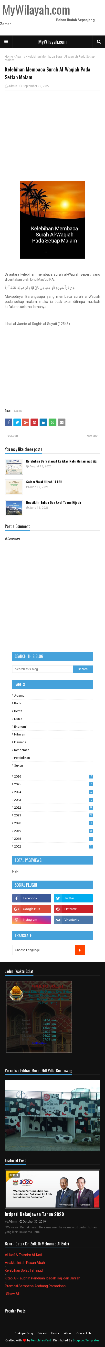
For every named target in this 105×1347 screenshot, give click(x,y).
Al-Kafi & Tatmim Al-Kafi (23, 1255)
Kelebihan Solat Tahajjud (24, 1270)
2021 (53, 815)
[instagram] (31, 920)
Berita (18, 711)
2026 (53, 776)
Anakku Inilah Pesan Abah (25, 1263)
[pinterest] (73, 909)
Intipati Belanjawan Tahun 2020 (34, 1214)
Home (9, 56)
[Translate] (80, 950)
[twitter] (73, 898)
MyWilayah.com (52, 41)
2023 (53, 800)
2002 (53, 846)
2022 (53, 807)
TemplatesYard (41, 1340)
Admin (12, 86)
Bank (17, 703)
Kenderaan (21, 750)
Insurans (20, 742)
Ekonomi (20, 726)
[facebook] (31, 898)
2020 (53, 823)
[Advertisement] (52, 129)
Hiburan (19, 734)
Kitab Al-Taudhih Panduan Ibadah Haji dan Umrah (42, 1278)
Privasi (42, 1333)
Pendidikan (22, 758)
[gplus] (31, 909)
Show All (13, 1294)
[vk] (73, 920)
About (68, 1333)
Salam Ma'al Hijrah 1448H (44, 482)
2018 (53, 838)
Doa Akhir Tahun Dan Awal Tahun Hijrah (53, 502)
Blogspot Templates (86, 1340)
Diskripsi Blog (24, 1333)
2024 (53, 792)
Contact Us (84, 1333)
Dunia (18, 719)
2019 (53, 831)
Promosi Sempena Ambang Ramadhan (35, 1286)
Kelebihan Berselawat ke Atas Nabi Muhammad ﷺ (61, 461)
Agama (20, 56)
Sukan (18, 765)
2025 (53, 784)
